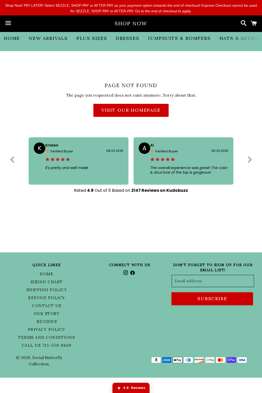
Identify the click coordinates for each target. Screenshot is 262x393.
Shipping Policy (46, 289)
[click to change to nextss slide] (250, 161)
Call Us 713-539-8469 (47, 345)
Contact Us (46, 305)
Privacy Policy (47, 329)
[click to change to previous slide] (12, 161)
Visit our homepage (130, 110)
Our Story (47, 313)
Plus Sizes (92, 38)
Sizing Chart (46, 281)
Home (12, 38)
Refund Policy (46, 297)
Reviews (47, 321)
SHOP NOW (131, 23)
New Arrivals (48, 38)
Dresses (127, 38)
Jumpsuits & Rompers (179, 38)
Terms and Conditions (46, 337)
